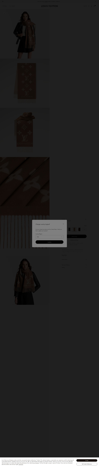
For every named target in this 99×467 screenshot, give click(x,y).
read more (21, 464)
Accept (86, 460)
